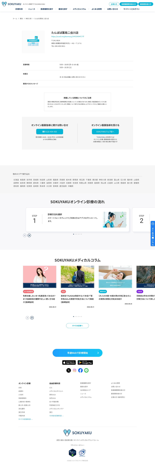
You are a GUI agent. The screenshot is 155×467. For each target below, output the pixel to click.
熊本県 (42, 186)
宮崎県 (55, 186)
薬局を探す (63, 9)
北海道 (16, 179)
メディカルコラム (79, 9)
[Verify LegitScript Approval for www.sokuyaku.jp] (72, 453)
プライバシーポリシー (77, 445)
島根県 (97, 182)
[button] (32, 317)
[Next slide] (29, 235)
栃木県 (68, 179)
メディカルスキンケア (56, 408)
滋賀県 (49, 182)
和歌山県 (82, 182)
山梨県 (136, 179)
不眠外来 (21, 416)
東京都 (95, 179)
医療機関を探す (47, 9)
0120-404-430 (51, 131)
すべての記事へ (77, 325)
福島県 (55, 179)
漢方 (51, 412)
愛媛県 (136, 182)
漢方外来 (21, 412)
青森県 (22, 179)
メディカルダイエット (56, 391)
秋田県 (42, 179)
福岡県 (22, 186)
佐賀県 (29, 186)
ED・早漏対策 (54, 401)
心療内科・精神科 (24, 401)
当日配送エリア (85, 390)
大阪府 (62, 182)
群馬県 (75, 179)
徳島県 (123, 182)
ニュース (31, 9)
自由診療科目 (54, 383)
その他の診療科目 (55, 416)
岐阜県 (22, 182)
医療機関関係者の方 (129, 4)
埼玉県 (82, 179)
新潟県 (110, 179)
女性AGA (52, 398)
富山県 (116, 179)
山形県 (49, 179)
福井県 (130, 179)
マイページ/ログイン (131, 9)
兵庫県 (68, 182)
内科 (20, 387)
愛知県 (36, 182)
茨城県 (62, 179)
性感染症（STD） (54, 405)
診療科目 (19, 9)
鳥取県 (90, 182)
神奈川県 (29, 18)
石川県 (123, 179)
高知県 (16, 186)
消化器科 (21, 408)
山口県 (116, 182)
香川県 (130, 182)
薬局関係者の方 (145, 4)
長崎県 (36, 186)
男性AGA (52, 394)
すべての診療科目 (24, 419)
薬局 (21, 18)
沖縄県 (70, 186)
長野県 (16, 182)
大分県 (49, 186)
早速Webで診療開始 (77, 352)
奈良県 (75, 182)
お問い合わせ (112, 9)
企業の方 (114, 4)
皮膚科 (20, 391)
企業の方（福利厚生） (118, 397)
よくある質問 (97, 9)
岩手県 (29, 179)
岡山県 (103, 182)
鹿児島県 (63, 186)
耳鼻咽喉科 (22, 398)
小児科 (20, 394)
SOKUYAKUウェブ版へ (105, 131)
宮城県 (36, 179)
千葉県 (88, 179)
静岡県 (29, 182)
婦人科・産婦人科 (24, 405)
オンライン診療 (24, 383)
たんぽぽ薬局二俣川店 (41, 18)
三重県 (42, 182)
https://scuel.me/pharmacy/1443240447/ (66, 36)
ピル (50, 387)
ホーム (15, 18)
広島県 (110, 182)
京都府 (55, 182)
